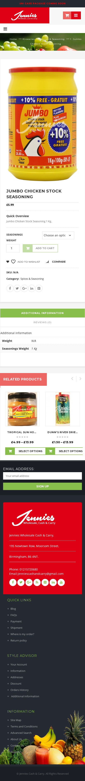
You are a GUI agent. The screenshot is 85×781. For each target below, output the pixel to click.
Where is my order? (22, 634)
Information (18, 671)
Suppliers (16, 752)
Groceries (29, 39)
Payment (16, 621)
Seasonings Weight (14, 237)
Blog (13, 608)
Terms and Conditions (24, 726)
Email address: (18, 469)
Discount (16, 683)
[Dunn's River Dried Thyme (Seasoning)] (63, 409)
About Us (16, 739)
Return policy (19, 640)
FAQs (14, 615)
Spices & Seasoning (53, 39)
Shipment (16, 628)
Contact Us (17, 745)
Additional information (42, 313)
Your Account (19, 664)
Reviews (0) (43, 322)
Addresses (17, 677)
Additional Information (25, 696)
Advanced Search (21, 733)
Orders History (20, 690)
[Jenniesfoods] (24, 15)
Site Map (16, 720)
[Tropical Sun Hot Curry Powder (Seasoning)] (22, 409)
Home (13, 39)
